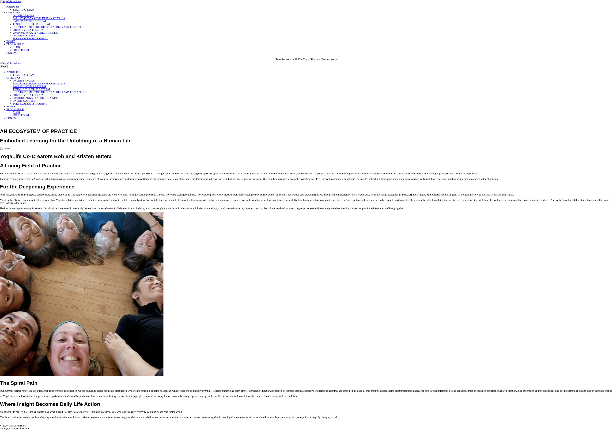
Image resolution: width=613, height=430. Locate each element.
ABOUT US (12, 6)
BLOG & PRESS (15, 44)
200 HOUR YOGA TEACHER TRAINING (36, 32)
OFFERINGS (13, 12)
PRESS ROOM (21, 50)
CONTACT (12, 52)
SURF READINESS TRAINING (30, 38)
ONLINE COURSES (24, 35)
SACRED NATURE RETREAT (29, 21)
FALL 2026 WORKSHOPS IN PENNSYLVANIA (39, 18)
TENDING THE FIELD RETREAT (31, 24)
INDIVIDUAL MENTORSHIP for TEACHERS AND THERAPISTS (49, 27)
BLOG (16, 47)
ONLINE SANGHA (23, 15)
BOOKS (10, 41)
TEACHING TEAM (23, 9)
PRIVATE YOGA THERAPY (28, 29)
